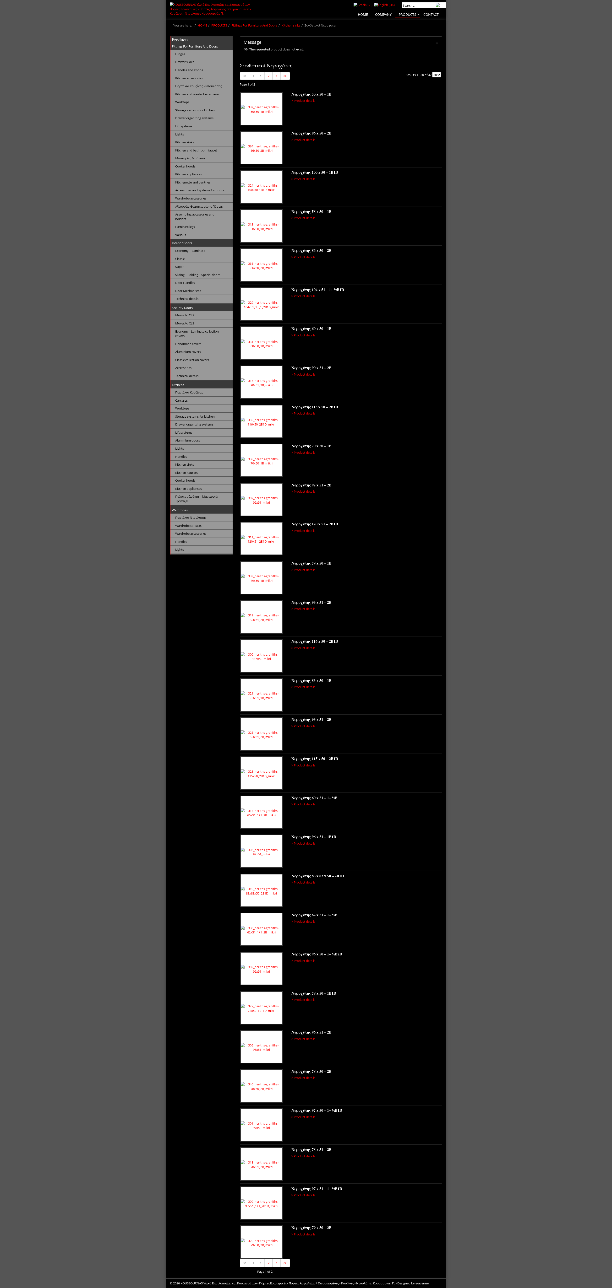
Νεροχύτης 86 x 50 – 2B (311, 133)
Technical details (186, 298)
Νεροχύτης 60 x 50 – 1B (311, 328)
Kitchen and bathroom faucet (196, 150)
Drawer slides (184, 62)
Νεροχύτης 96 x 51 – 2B (311, 1032)
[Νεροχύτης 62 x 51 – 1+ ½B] (261, 930)
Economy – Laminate (190, 250)
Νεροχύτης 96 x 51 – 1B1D (313, 836)
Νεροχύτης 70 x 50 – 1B (311, 445)
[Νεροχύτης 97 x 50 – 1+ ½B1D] (261, 1125)
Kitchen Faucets (186, 472)
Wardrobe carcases (188, 525)
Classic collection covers (192, 360)
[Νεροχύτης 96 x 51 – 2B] (261, 1047)
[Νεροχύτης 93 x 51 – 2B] (261, 617)
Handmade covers (188, 344)
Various (180, 235)
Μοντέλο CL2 (184, 315)
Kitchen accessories (189, 78)
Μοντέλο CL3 (184, 323)
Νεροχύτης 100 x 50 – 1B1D (314, 172)
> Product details (303, 100)
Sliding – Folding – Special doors (197, 275)
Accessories (183, 368)
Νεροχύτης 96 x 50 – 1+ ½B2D (316, 954)
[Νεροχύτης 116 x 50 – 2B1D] (261, 656)
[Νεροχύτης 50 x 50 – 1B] (261, 109)
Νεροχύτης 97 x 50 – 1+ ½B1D (316, 1110)
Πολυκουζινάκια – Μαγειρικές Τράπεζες (196, 498)
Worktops (182, 102)
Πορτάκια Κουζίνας (189, 392)
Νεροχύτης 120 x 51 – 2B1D (314, 524)
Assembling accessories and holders (194, 216)
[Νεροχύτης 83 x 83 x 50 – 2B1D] (261, 891)
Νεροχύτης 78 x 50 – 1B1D (313, 993)
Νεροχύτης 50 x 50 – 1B (311, 94)
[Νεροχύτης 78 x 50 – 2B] (261, 1086)
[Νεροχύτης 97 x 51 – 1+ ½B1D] (261, 1204)
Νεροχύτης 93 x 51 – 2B (311, 602)
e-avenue (422, 1283)
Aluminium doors (187, 440)
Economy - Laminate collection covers (197, 333)
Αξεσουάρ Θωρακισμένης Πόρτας (199, 206)
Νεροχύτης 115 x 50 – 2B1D (314, 407)
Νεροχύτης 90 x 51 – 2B (311, 367)
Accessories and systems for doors (199, 190)
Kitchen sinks (291, 25)
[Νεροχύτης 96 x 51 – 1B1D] (261, 852)
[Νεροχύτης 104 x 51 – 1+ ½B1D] (261, 305)
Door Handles (185, 282)
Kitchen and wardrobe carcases (197, 94)
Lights (179, 134)
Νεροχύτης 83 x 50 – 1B (311, 680)
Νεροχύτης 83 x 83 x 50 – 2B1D (317, 875)
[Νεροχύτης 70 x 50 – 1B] (261, 461)
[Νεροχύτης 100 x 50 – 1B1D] (261, 187)
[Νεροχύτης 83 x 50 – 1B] (261, 695)
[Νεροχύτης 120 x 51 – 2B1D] (261, 539)
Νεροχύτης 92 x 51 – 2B (311, 485)
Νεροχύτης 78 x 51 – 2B (311, 1149)
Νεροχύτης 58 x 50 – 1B (311, 211)
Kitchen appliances (188, 174)
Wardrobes (180, 510)
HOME (202, 25)
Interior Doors (182, 243)
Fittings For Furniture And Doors (254, 25)
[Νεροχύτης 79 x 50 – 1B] (261, 578)
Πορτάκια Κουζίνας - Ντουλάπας (198, 86)
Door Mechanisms (188, 291)
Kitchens (178, 385)
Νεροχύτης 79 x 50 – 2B (311, 1227)
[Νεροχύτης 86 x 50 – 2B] (261, 148)
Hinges (180, 54)
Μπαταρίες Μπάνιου (190, 158)
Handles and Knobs (189, 70)
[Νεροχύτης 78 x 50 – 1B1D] (261, 1008)
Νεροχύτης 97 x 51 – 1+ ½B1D (316, 1188)
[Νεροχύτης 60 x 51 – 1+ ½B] (261, 813)
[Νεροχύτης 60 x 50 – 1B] (261, 344)
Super (179, 266)
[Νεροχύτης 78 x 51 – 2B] (261, 1164)
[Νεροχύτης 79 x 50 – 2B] (261, 1243)
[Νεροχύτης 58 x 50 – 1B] (261, 226)
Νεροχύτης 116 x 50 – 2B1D (314, 641)
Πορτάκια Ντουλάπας (190, 517)
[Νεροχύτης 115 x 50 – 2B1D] (261, 422)
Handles (181, 456)
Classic (180, 259)
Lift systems (183, 126)
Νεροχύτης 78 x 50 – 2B (311, 1071)
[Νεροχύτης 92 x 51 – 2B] (261, 500)
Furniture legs (185, 227)
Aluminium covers (188, 352)
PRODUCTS (219, 25)
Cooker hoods (185, 166)
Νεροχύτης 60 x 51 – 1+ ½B (314, 797)
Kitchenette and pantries (192, 182)
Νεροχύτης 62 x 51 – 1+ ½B (314, 914)
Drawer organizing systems (194, 118)
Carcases (181, 400)
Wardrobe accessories (190, 198)
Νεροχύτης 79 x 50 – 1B (311, 563)
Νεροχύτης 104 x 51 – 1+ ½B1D (317, 289)
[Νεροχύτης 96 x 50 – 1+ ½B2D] (261, 969)
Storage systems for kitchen (195, 110)
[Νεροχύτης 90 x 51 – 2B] (261, 383)
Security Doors (182, 308)
